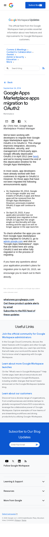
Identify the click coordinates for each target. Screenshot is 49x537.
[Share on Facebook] (19, 121)
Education (13, 59)
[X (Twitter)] (13, 461)
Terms (24, 520)
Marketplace (9, 114)
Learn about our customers (17, 393)
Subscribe (35, 5)
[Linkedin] (19, 461)
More (10, 62)
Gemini (11, 54)
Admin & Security (16, 57)
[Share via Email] (7, 121)
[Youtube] (7, 461)
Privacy (18, 520)
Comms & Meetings (17, 50)
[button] (24, 481)
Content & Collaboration (20, 52)
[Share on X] (25, 121)
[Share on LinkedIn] (13, 121)
